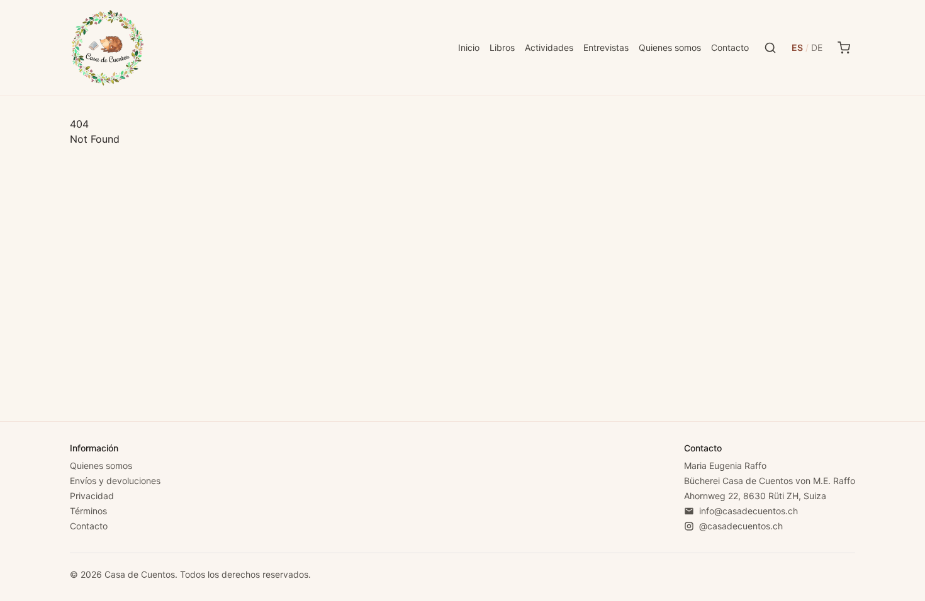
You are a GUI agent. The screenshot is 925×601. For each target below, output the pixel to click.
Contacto (730, 47)
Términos (88, 510)
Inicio (468, 47)
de (816, 47)
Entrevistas (606, 47)
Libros (502, 47)
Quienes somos (670, 47)
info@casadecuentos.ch (748, 510)
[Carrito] (843, 47)
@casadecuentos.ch (741, 526)
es (797, 47)
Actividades (549, 47)
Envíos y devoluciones (115, 480)
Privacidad (92, 495)
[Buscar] (770, 47)
